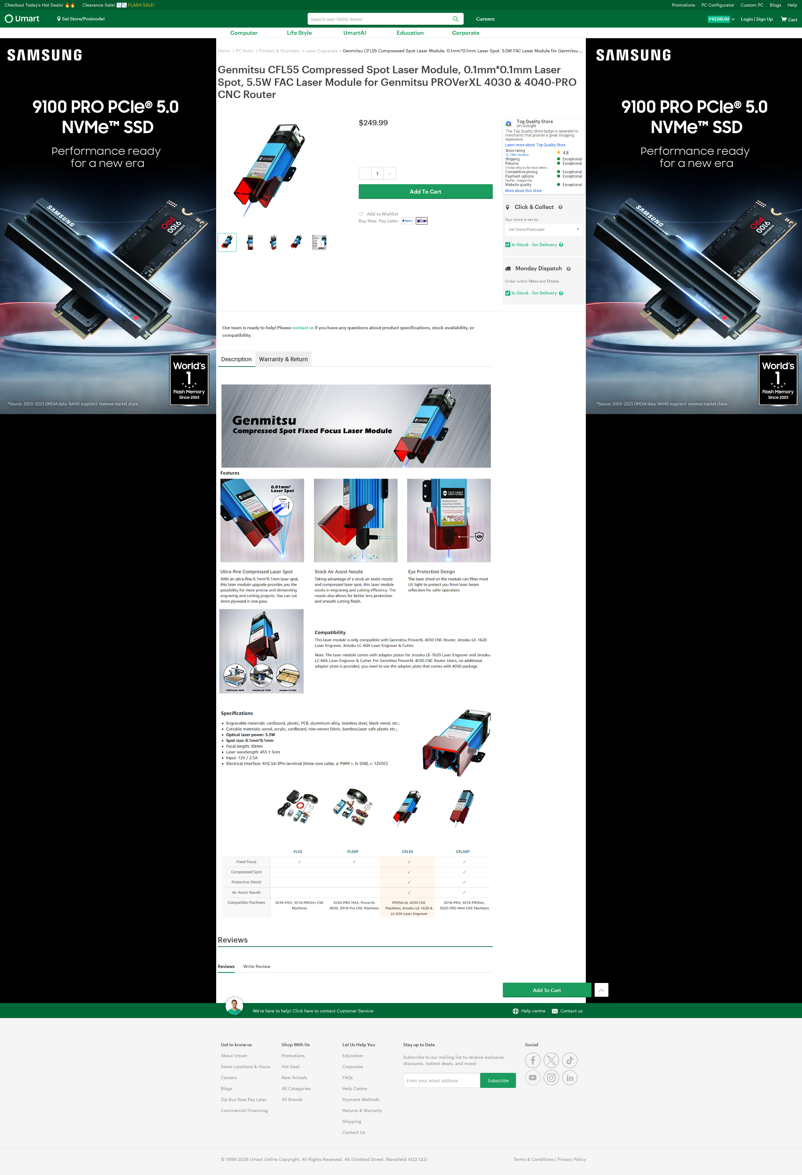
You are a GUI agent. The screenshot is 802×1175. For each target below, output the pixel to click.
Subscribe (498, 1080)
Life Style (299, 32)
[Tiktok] (570, 1066)
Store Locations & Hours (245, 1066)
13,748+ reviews (517, 155)
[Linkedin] (570, 1083)
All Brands (292, 1099)
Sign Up (764, 19)
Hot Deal (290, 1066)
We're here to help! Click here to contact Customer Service (313, 1010)
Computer (244, 32)
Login (747, 19)
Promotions (683, 5)
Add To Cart (425, 191)
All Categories (296, 1088)
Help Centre (354, 1088)
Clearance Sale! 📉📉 (104, 5)
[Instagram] (553, 1083)
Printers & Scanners (279, 50)
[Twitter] (553, 1066)
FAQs (347, 1077)
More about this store (523, 191)
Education (410, 32)
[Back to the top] (601, 990)
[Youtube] (534, 1083)
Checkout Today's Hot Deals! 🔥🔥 (40, 5)
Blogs (775, 5)
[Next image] (320, 244)
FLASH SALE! (141, 5)
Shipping (351, 1121)
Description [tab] (236, 358)
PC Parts (244, 50)
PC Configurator (717, 5)
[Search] (455, 19)
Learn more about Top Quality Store (535, 145)
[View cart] (784, 19)
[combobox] (386, 19)
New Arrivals (294, 1077)
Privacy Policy (572, 1159)
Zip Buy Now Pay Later (244, 1099)
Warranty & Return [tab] (283, 358)
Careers (485, 19)
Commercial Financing (244, 1110)
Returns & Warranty (362, 1110)
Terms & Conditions (533, 1159)
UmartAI (354, 32)
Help (792, 5)
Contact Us (353, 1132)
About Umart (234, 1055)
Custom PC (752, 5)
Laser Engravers (321, 50)
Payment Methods (360, 1099)
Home (224, 50)
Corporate (465, 32)
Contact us (571, 1010)
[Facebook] (534, 1066)
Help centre (533, 1010)
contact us (303, 327)
